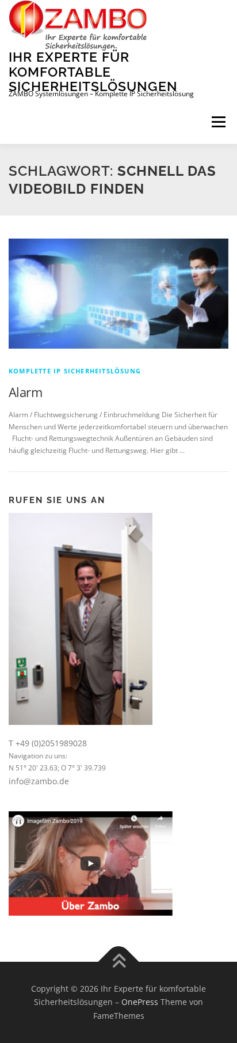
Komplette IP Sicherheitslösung (75, 370)
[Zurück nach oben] (118, 961)
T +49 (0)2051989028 (48, 743)
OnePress (139, 1001)
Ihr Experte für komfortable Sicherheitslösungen (93, 71)
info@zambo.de (39, 781)
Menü (217, 122)
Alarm (25, 391)
